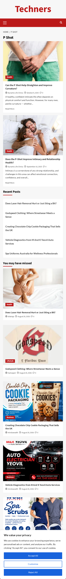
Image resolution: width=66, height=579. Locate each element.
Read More (9, 109)
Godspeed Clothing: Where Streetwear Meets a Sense (30, 215)
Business (10, 417)
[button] (6, 22)
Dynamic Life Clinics (15, 93)
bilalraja (11, 316)
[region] (33, 554)
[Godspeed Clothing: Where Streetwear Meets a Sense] (33, 345)
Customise (33, 564)
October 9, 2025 (33, 93)
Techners (33, 9)
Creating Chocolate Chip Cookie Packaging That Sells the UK (32, 228)
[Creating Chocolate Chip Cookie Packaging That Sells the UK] (33, 401)
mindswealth (13, 432)
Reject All (33, 572)
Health (9, 77)
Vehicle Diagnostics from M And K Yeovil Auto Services (29, 241)
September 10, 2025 (34, 166)
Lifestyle (10, 361)
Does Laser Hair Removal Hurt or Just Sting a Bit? (30, 203)
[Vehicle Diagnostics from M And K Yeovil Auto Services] (33, 461)
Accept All (33, 555)
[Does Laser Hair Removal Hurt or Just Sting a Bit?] (33, 289)
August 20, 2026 (24, 316)
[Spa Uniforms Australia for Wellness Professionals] (33, 517)
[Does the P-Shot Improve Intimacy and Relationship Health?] (33, 135)
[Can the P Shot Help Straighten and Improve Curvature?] (33, 61)
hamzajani (12, 373)
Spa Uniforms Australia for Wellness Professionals (31, 253)
